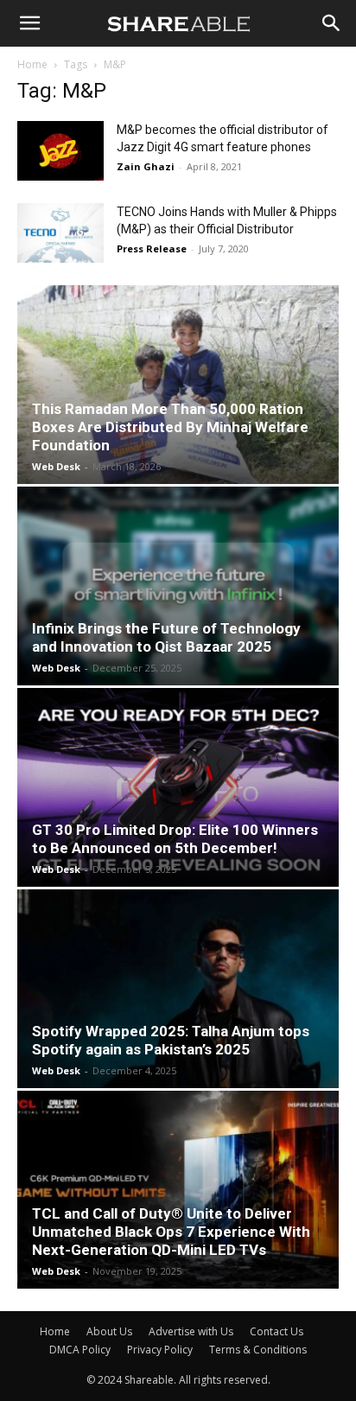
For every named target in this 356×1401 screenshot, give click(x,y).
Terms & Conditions (258, 1349)
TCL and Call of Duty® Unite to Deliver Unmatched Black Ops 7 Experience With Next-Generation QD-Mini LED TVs (171, 1231)
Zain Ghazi (146, 166)
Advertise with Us (191, 1331)
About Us (109, 1331)
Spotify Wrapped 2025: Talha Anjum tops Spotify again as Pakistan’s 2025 (170, 1040)
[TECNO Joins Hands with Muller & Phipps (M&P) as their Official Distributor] (60, 233)
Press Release (152, 248)
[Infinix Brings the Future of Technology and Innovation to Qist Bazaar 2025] (178, 586)
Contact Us (276, 1331)
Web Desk (56, 466)
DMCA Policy (80, 1349)
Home (32, 64)
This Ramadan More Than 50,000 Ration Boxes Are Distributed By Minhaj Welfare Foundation (170, 427)
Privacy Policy (160, 1349)
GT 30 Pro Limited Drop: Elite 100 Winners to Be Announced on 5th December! (175, 839)
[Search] (332, 23)
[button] (29, 23)
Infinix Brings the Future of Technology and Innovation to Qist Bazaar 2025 (166, 637)
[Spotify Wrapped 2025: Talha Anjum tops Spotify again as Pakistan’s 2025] (178, 988)
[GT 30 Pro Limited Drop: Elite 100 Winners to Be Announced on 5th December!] (178, 787)
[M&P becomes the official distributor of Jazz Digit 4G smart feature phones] (60, 151)
